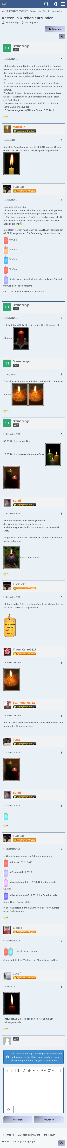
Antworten (49, 1119)
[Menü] (63, 4)
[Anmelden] (54, 4)
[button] (8, 1109)
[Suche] (46, 4)
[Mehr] (61, 59)
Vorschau (18, 1119)
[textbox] (33, 1090)
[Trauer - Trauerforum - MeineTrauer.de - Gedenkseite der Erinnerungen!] (4, 4)
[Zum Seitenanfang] (61, 1143)
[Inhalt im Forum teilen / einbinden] (62, 36)
